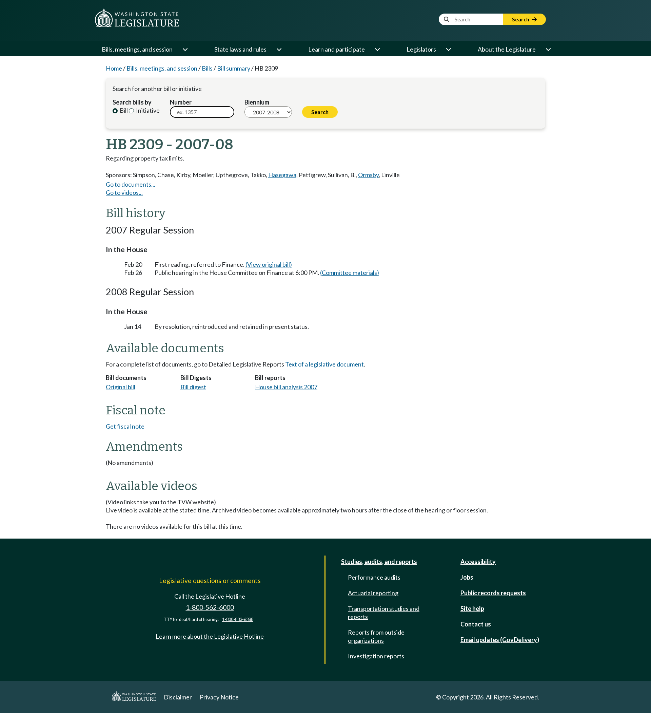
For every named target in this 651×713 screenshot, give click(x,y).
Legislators (421, 49)
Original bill (120, 387)
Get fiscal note (125, 426)
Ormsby (368, 175)
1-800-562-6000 (210, 607)
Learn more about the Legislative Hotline (210, 636)
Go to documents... (130, 184)
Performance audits (374, 577)
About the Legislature (507, 49)
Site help (472, 608)
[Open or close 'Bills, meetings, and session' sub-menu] (184, 49)
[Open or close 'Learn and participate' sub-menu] (377, 49)
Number (181, 102)
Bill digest (193, 387)
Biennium (256, 102)
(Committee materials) (349, 272)
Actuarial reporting (373, 593)
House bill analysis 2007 (286, 387)
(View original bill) (268, 264)
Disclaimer (178, 697)
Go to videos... (124, 192)
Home (114, 68)
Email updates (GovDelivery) (499, 639)
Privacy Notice (219, 697)
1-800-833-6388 (237, 619)
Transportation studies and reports (383, 612)
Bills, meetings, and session (137, 49)
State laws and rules (240, 49)
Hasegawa (282, 175)
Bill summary (233, 68)
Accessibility (478, 561)
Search (521, 19)
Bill (123, 110)
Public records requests (493, 593)
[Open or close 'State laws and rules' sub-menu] (278, 49)
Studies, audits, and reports (379, 561)
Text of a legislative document (324, 364)
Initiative (147, 110)
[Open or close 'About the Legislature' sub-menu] (547, 49)
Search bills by (132, 102)
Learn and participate (336, 49)
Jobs (466, 577)
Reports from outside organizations (376, 636)
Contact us (475, 624)
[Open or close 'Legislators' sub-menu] (448, 49)
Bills (207, 68)
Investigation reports (376, 656)
